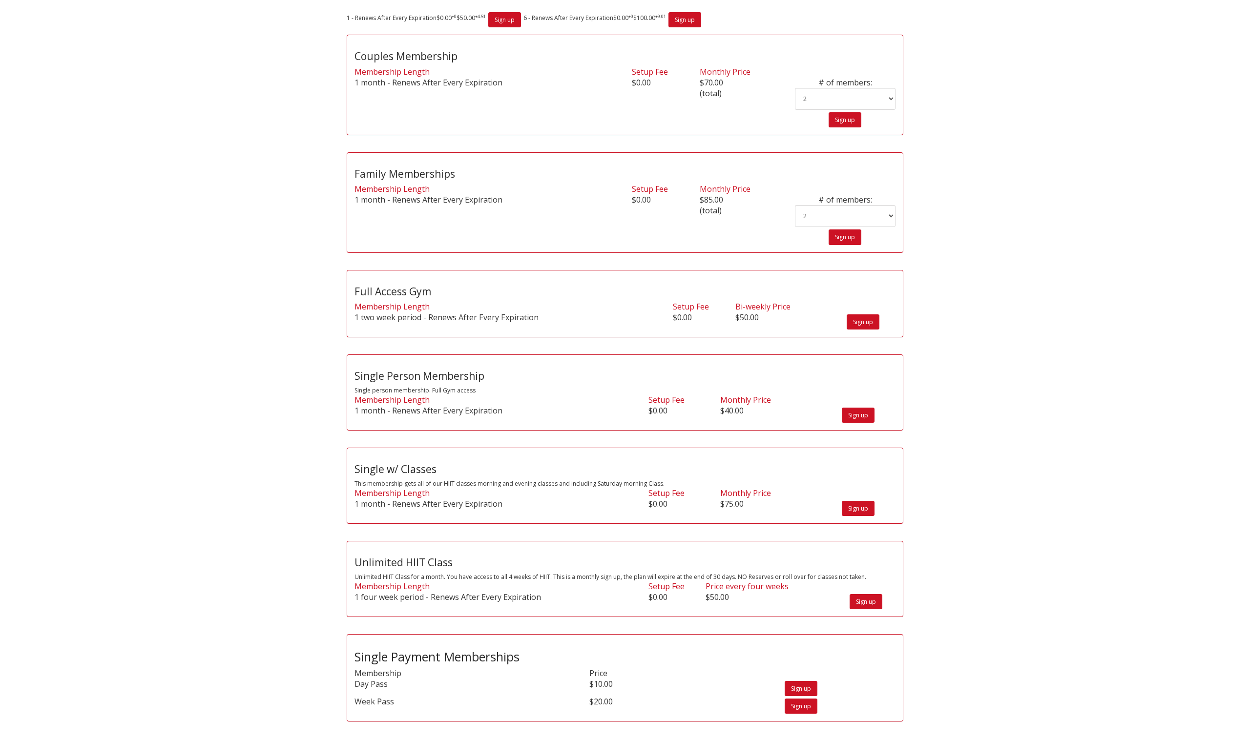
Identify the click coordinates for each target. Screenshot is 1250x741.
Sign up (505, 20)
